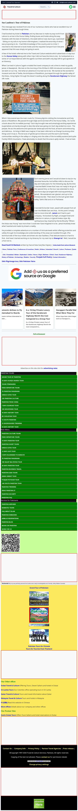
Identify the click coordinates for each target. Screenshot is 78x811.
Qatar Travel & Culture (10, 694)
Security (32, 257)
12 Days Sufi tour (8, 451)
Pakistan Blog (7, 522)
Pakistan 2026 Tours (9, 473)
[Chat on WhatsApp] (70, 6)
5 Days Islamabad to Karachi (13, 455)
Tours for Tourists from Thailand (39, 649)
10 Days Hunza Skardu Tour (13, 381)
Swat (56, 254)
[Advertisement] (39, 15)
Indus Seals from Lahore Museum (64, 245)
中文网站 (4, 702)
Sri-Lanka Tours (7, 690)
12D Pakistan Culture (10, 398)
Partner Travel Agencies (51, 748)
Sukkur (30, 254)
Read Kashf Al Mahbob (11, 245)
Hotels (37, 249)
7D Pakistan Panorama (11, 391)
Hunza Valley (12, 56)
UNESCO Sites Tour (9, 395)
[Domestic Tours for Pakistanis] (39, 605)
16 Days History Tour (10, 413)
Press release (68, 748)
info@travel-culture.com (68, 2)
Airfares (42, 249)
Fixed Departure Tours (11, 388)
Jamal (54, 213)
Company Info (20, 748)
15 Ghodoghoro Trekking (12, 423)
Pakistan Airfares (9, 504)
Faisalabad (10, 254)
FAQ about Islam (8, 511)
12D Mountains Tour (10, 409)
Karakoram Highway (58, 76)
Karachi (56, 249)
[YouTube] (57, 2)
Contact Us (7, 748)
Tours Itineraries (9, 384)
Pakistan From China (10, 402)
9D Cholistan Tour (9, 416)
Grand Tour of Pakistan (11, 377)
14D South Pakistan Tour (11, 483)
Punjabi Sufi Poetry (44, 257)
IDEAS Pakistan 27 (8, 490)
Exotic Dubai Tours (8, 715)
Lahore (61, 249)
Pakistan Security (9, 494)
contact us (45, 757)
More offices (6, 707)
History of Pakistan (8, 257)
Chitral (52, 254)
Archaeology (19, 257)
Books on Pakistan (9, 525)
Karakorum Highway (65, 254)
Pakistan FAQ (7, 498)
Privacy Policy (33, 748)
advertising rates (50, 368)
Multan (17, 254)
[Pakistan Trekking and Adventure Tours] (39, 644)
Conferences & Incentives (26, 249)
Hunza (35, 254)
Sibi (4, 254)
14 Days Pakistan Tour (10, 441)
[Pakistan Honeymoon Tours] (39, 622)
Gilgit (40, 254)
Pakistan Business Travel (12, 469)
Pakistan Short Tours (10, 444)
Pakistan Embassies (9, 515)
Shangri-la (58, 238)
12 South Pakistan (9, 420)
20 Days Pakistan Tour (10, 465)
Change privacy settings (39, 764)
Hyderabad (23, 254)
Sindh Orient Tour (9, 476)
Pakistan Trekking (9, 487)
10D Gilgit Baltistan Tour (12, 462)
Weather (26, 257)
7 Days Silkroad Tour (10, 405)
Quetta (74, 249)
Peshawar (68, 249)
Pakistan (25, 34)
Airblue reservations (10, 518)
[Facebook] (52, 2)
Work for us (7, 529)
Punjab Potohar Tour (10, 480)
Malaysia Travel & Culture (11, 698)
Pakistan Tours (12, 249)
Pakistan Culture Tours (11, 433)
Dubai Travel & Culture (10, 685)
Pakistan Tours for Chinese (39, 646)
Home (4, 249)
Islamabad (49, 249)
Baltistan (45, 254)
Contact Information (59, 257)
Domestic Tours (8, 508)
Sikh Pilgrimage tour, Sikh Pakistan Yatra (18, 261)
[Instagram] (55, 2)
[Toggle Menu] (74, 7)
